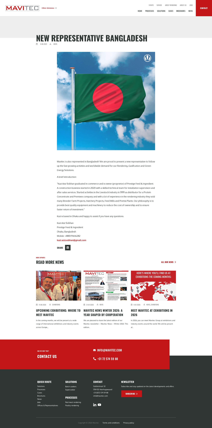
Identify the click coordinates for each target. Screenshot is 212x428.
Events (151, 5)
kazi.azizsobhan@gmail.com (71, 240)
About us (183, 5)
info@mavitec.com (109, 350)
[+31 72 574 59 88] (94, 358)
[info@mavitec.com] (94, 350)
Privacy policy (128, 423)
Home (140, 10)
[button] (49, 8)
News (190, 10)
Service (159, 5)
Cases (170, 10)
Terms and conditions (111, 423)
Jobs (191, 5)
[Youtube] (99, 404)
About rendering (171, 5)
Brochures (180, 10)
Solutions (161, 10)
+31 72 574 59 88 (108, 358)
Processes (149, 10)
